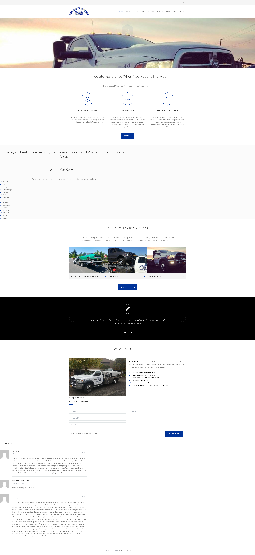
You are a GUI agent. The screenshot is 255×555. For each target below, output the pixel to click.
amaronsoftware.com (142, 551)
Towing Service (156, 276)
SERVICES (140, 11)
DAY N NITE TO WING (125, 551)
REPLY (83, 453)
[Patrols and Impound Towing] (88, 260)
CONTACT (182, 11)
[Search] (183, 2)
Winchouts (115, 276)
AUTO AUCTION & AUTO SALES (158, 11)
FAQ (174, 11)
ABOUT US (130, 11)
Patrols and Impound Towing (85, 276)
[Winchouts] (127, 260)
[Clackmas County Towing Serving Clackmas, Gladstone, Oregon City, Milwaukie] (87, 11)
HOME (121, 11)
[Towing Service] (166, 260)
